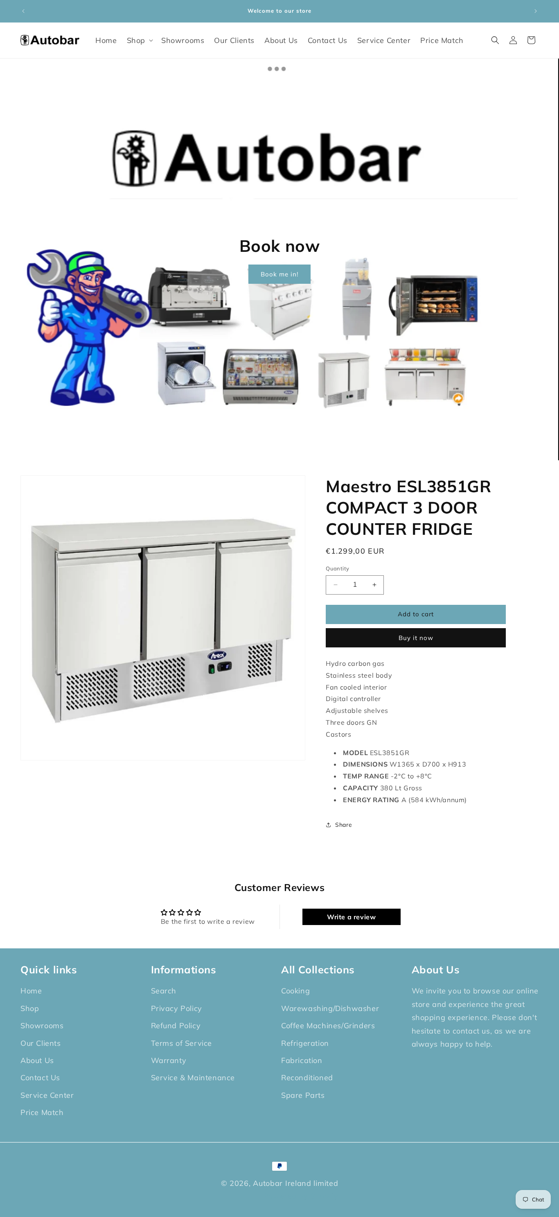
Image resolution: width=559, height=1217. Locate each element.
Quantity (337, 568)
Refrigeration (305, 1043)
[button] (139, 40)
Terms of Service (181, 1043)
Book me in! (279, 274)
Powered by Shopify (301, 1195)
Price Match (42, 1112)
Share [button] (343, 824)
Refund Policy (176, 1025)
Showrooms (41, 1025)
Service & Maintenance (193, 1078)
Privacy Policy (176, 1008)
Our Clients (40, 1043)
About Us (37, 1060)
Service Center (47, 1095)
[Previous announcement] (23, 11)
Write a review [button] (351, 916)
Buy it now (416, 637)
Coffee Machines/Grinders (328, 1025)
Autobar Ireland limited (295, 1183)
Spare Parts (303, 1095)
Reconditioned (307, 1078)
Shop (29, 1008)
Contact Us (40, 1078)
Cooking (295, 991)
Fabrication (301, 1060)
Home (31, 991)
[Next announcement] (536, 11)
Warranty (169, 1060)
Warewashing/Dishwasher (330, 1008)
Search (164, 991)
